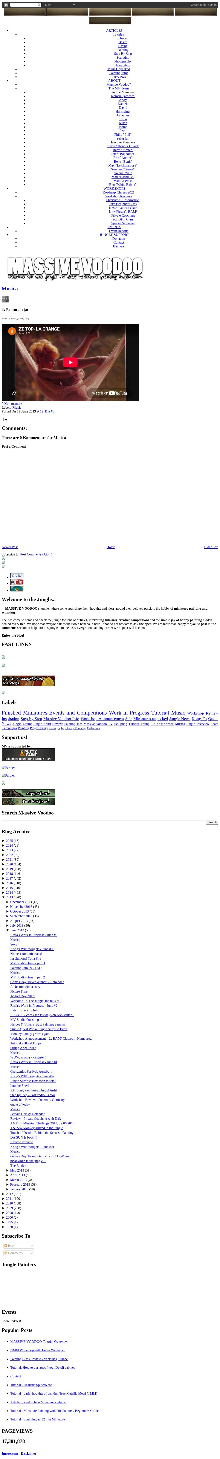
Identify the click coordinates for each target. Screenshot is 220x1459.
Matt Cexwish (123, 181)
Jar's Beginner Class (123, 204)
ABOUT (114, 80)
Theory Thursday (75, 728)
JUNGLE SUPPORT (114, 235)
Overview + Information (122, 200)
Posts (11, 1246)
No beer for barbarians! (26, 954)
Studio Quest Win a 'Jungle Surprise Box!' (38, 1029)
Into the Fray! (19, 1085)
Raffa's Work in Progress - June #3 (33, 935)
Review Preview (21, 1142)
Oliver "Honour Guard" (123, 146)
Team (214, 724)
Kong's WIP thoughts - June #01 (32, 1147)
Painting (122, 50)
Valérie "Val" (123, 173)
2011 (10, 1198)
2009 (10, 1208)
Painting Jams (118, 73)
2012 (10, 1194)
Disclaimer (28, 1453)
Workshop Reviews (118, 196)
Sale (128, 718)
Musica (10, 288)
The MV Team (118, 88)
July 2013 (17, 925)
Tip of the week (162, 724)
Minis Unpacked (118, 69)
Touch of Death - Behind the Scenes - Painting (41, 1132)
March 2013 (19, 1180)
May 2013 (17, 1170)
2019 (10, 869)
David (123, 107)
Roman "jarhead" (123, 96)
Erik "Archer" (123, 157)
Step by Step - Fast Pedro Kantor (32, 1095)
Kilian (123, 123)
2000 (10, 1217)
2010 (10, 1203)
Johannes (123, 115)
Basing (123, 46)
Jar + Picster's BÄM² (123, 211)
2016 (10, 883)
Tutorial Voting (138, 724)
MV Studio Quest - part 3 (27, 963)
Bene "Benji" (123, 161)
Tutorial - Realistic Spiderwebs (31, 1385)
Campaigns (9, 728)
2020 (10, 864)
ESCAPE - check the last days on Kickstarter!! (42, 1015)
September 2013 (21, 916)
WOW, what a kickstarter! (28, 1057)
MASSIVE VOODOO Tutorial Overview (39, 1341)
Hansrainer (123, 111)
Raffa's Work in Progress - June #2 (33, 1005)
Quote (213, 718)
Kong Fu (199, 718)
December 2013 (21, 902)
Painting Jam (73, 724)
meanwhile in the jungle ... (28, 1161)
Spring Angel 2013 (23, 1048)
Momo (122, 127)
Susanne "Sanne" (123, 169)
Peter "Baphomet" (123, 154)
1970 (10, 1227)
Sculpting (122, 57)
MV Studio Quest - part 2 (27, 977)
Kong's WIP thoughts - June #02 (32, 1076)
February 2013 (20, 1184)
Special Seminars (122, 223)
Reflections (93, 728)
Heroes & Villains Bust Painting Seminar (38, 1024)
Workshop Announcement (102, 718)
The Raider (18, 1165)
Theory (123, 38)
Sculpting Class (122, 219)
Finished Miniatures (24, 713)
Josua (123, 119)
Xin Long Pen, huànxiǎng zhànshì (33, 1090)
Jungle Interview (197, 724)
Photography (123, 61)
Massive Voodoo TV (98, 724)
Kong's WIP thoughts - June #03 (32, 949)
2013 (10, 897)
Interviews (119, 77)
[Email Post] (4, 419)
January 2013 (19, 1189)
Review (57, 724)
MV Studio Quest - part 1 (27, 1019)
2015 (10, 888)
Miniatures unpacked (150, 718)
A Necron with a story (25, 987)
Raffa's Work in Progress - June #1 (33, 1062)
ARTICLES (114, 30)
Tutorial (160, 713)
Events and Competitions (78, 713)
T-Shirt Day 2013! (22, 996)
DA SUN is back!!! (23, 1137)
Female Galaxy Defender (27, 1114)
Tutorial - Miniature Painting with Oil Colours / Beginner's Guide (54, 1411)
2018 (10, 873)
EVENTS (114, 227)
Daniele (123, 104)
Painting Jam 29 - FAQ (26, 968)
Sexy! (14, 944)
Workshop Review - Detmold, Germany (37, 1100)
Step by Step (31, 718)
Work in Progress (129, 713)
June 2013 (17, 930)
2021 (10, 859)
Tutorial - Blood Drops (25, 1043)
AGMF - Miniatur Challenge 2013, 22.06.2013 (42, 1123)
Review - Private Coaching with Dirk (35, 1118)
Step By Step (123, 53)
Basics (123, 42)
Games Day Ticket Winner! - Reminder (37, 982)
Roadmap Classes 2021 (118, 192)
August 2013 (19, 921)
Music (178, 713)
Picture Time (19, 991)
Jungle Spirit (42, 724)
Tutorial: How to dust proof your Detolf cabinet (42, 1367)
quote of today (20, 1104)
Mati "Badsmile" (123, 177)
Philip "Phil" (122, 134)
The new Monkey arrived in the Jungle (36, 1128)
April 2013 (18, 1175)
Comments (15, 1253)
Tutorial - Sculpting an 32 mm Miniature (37, 1419)
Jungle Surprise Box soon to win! (33, 1081)
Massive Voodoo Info (61, 718)
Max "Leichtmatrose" (123, 165)
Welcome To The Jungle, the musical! (35, 1001)
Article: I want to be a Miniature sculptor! (38, 1402)
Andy (123, 100)
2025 (10, 841)
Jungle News (180, 718)
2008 (10, 1213)
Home (111, 547)
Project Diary (39, 728)
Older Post (211, 547)
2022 (10, 855)
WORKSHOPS (114, 188)
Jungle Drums (22, 724)
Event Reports (118, 231)
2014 (10, 892)
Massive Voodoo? (119, 84)
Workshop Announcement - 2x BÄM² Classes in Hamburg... (51, 1038)
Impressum (10, 1453)
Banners (118, 246)
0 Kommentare (12, 403)
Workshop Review (202, 713)
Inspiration (123, 65)
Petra (122, 131)
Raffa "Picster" (123, 150)
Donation (118, 238)
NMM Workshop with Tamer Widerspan (37, 1350)
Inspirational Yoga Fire (25, 958)
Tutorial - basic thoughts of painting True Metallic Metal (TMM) (53, 1393)
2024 (10, 845)
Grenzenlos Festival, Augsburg (31, 1071)
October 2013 (20, 911)
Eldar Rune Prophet (23, 1010)
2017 (10, 878)
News (6, 723)
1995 (10, 1222)
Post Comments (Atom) (36, 554)
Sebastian (122, 138)
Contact (118, 242)
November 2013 (21, 906)
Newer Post (10, 547)
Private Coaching (123, 215)
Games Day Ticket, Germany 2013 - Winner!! (41, 1156)
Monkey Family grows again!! (31, 1034)
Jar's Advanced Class (123, 208)
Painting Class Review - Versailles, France (39, 1359)
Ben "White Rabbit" (123, 184)
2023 (10, 850)
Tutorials (119, 34)
